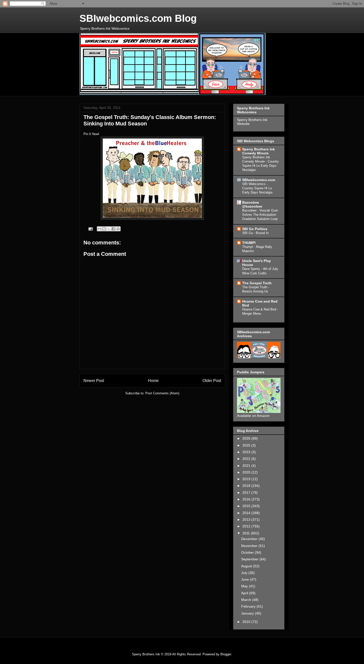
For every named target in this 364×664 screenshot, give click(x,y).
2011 (246, 533)
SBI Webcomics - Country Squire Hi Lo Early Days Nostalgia (257, 188)
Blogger (225, 654)
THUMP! (249, 243)
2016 (246, 499)
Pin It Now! (91, 134)
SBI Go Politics (254, 229)
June (245, 579)
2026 (246, 438)
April (245, 593)
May (245, 586)
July (244, 573)
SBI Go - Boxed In (255, 233)
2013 (246, 520)
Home (153, 381)
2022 (246, 459)
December (250, 539)
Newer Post (93, 381)
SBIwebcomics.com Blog (138, 18)
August (247, 566)
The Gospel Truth (257, 283)
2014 (246, 513)
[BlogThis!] (104, 228)
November (250, 546)
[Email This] (99, 228)
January (248, 613)
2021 (246, 466)
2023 (246, 452)
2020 (246, 472)
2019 (246, 479)
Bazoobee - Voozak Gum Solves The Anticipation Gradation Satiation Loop (260, 215)
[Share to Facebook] (113, 228)
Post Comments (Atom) (162, 393)
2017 (246, 493)
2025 (246, 445)
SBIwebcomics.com (258, 180)
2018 (246, 486)
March (246, 600)
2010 (246, 622)
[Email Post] (90, 229)
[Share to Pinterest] (118, 228)
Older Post (212, 381)
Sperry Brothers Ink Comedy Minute (258, 151)
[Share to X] (108, 228)
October (248, 552)
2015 (246, 506)
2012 (246, 526)
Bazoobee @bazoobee (252, 204)
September (250, 559)
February (249, 606)
